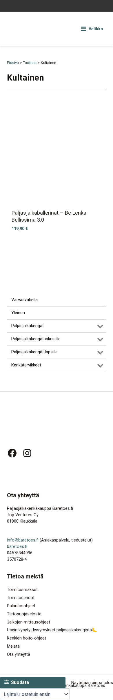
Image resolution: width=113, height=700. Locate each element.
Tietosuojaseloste (24, 614)
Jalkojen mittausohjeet (28, 622)
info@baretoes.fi (23, 540)
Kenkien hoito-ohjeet (26, 638)
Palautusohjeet (21, 605)
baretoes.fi (17, 546)
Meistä (13, 646)
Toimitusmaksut (22, 589)
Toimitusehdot (20, 597)
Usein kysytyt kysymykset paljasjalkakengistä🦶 (52, 630)
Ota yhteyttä (18, 654)
